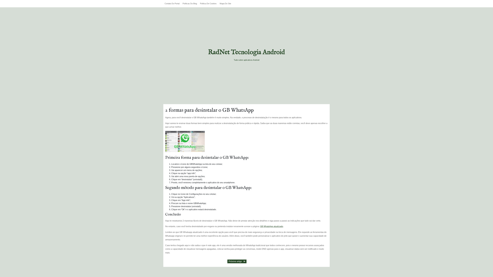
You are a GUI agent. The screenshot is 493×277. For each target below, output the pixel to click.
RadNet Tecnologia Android (246, 52)
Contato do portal (172, 3)
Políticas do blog (190, 3)
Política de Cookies (208, 3)
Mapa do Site (225, 3)
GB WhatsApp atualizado (271, 226)
